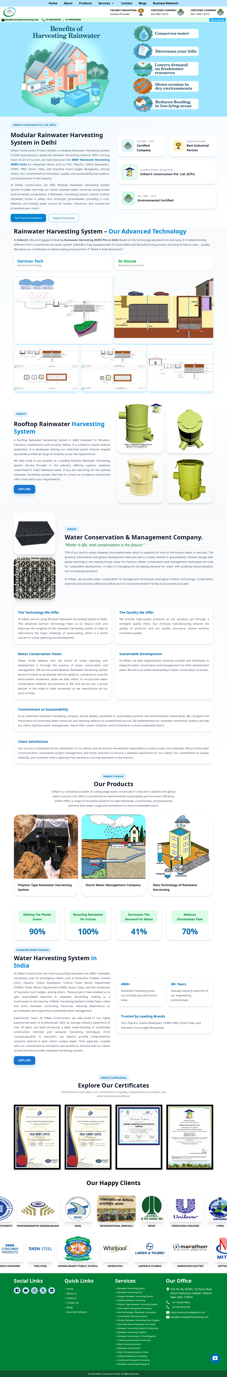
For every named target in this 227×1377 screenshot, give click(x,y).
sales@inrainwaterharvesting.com (22, 19)
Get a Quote (217, 19)
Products (85, 3)
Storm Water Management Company (113, 885)
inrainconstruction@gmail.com (187, 1312)
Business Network (165, 3)
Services (104, 3)
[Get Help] (215, 1358)
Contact (126, 3)
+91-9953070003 (73, 19)
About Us (72, 1293)
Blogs (142, 3)
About (68, 3)
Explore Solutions (64, 218)
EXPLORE (24, 489)
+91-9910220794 (53, 19)
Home (53, 3)
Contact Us (73, 1302)
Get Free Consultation (28, 218)
